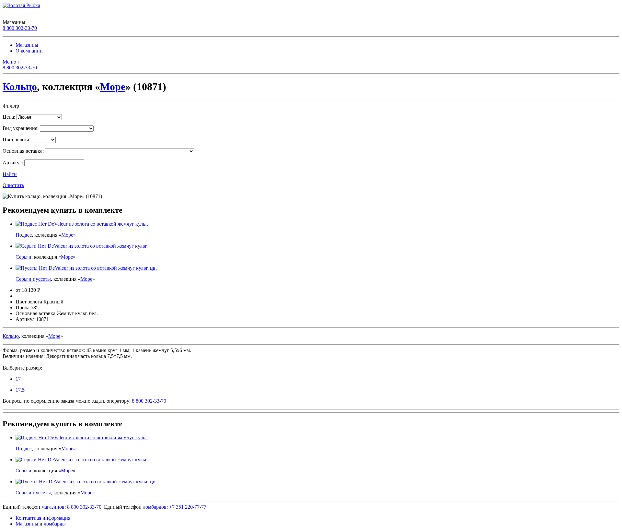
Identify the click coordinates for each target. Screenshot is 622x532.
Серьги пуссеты (33, 279)
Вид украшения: (21, 128)
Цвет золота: (16, 139)
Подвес (24, 235)
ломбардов (155, 507)
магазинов (52, 507)
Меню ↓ (11, 62)
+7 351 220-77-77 (187, 507)
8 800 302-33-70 (20, 28)
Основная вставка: (23, 151)
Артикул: (13, 162)
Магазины (27, 45)
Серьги (23, 257)
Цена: (9, 117)
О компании (29, 50)
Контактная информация (43, 518)
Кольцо (20, 86)
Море (112, 86)
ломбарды (55, 523)
